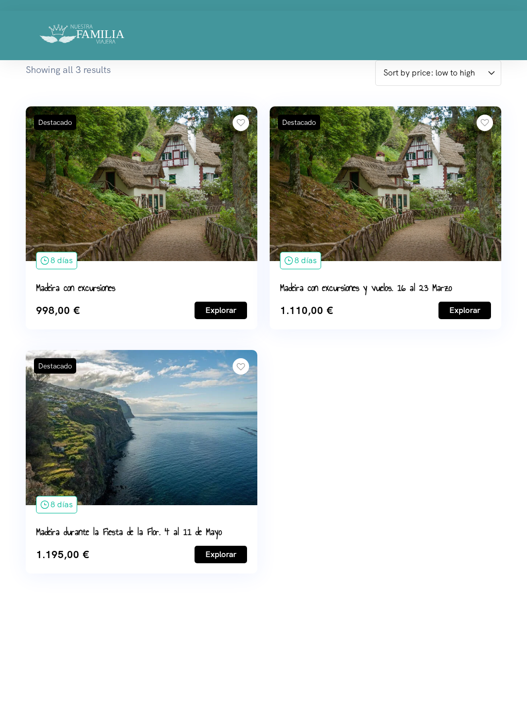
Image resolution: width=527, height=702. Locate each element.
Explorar (220, 310)
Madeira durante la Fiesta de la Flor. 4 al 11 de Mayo (129, 532)
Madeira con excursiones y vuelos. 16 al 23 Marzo (366, 288)
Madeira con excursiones (75, 288)
